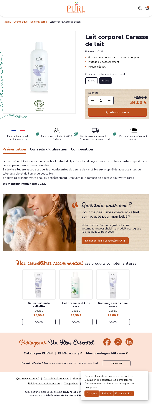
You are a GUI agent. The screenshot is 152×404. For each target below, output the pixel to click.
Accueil (7, 21)
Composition (82, 149)
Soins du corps (38, 21)
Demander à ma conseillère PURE (105, 240)
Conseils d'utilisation (48, 149)
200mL (91, 80)
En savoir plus (123, 393)
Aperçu (39, 322)
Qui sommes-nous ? (27, 378)
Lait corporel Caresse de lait (65, 21)
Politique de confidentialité (44, 383)
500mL (105, 80)
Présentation (14, 149)
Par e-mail (117, 363)
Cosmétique (21, 21)
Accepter (92, 393)
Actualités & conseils (56, 378)
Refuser (106, 393)
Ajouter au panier (117, 112)
